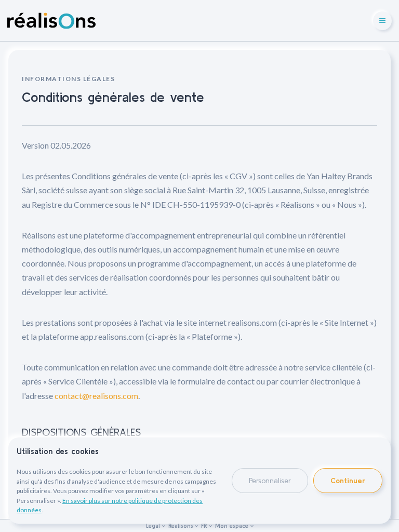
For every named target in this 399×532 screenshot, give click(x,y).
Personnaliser (270, 480)
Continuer (347, 480)
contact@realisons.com (96, 396)
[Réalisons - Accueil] (51, 20)
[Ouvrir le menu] (382, 20)
